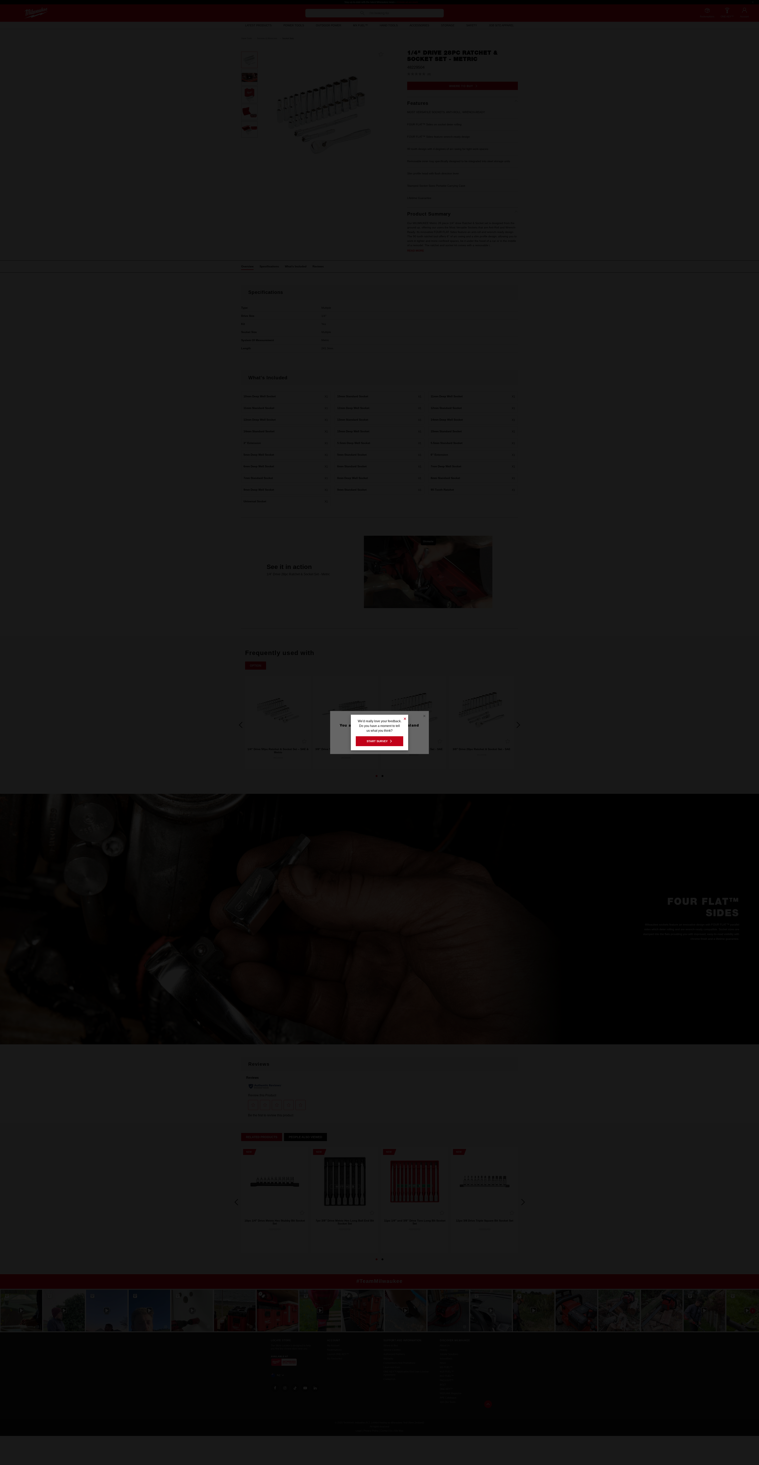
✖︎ (405, 718)
